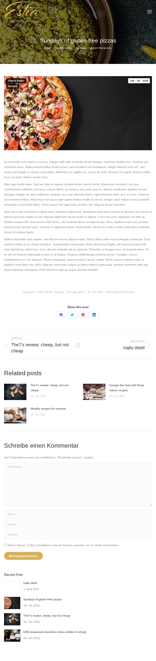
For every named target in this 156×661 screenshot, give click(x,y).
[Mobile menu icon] (149, 11)
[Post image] (15, 392)
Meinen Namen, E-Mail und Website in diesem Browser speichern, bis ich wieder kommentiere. (63, 545)
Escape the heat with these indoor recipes (126, 388)
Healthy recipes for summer (48, 408)
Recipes (12, 86)
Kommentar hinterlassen (119, 292)
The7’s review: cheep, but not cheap (49, 388)
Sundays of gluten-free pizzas (42, 599)
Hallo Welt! (30, 583)
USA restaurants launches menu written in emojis (54, 632)
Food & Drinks (16, 80)
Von (75, 292)
